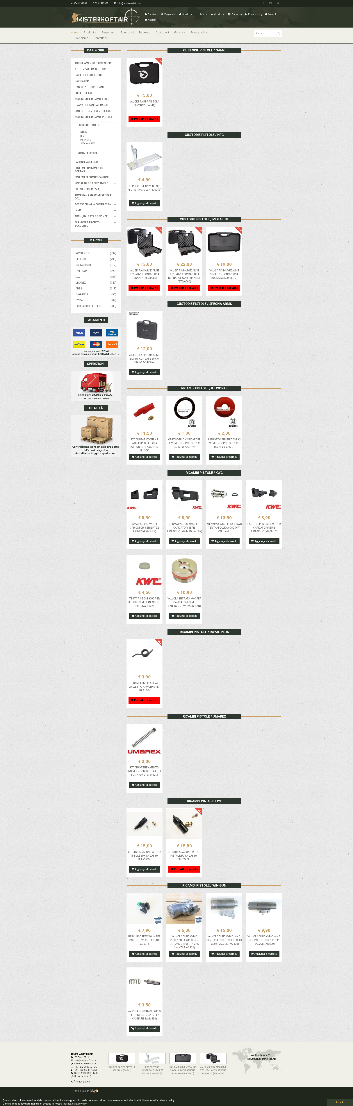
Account (271, 14)
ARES (96, 288)
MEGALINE (85, 139)
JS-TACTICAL (96, 265)
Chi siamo (152, 14)
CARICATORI (82, 81)
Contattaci (100, 38)
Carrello (152, 19)
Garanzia (236, 14)
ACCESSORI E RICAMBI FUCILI (92, 99)
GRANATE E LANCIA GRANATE (92, 105)
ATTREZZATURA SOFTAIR (90, 69)
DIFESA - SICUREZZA (87, 189)
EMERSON (96, 270)
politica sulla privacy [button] (75, 1103)
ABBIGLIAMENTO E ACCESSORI (93, 63)
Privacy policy (255, 14)
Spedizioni (187, 14)
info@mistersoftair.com (128, 3)
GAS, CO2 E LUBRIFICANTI (90, 87)
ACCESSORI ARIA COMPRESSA (93, 204)
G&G (96, 276)
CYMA (96, 300)
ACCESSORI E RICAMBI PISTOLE (94, 117)
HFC (82, 136)
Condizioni (219, 14)
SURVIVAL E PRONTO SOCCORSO (87, 224)
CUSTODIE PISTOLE (89, 125)
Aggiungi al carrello (146, 203)
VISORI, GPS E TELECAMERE (91, 183)
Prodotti (89, 32)
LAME (78, 210)
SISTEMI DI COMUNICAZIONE (92, 177)
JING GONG (96, 294)
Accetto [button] (340, 1102)
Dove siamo (81, 38)
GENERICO (96, 259)
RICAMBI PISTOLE (88, 153)
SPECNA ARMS (87, 143)
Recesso (203, 14)
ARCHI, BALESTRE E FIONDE (91, 216)
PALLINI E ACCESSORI (87, 162)
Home (74, 32)
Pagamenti (170, 14)
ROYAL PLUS (96, 253)
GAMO (83, 132)
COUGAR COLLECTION (96, 306)
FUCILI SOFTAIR (84, 93)
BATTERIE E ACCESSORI (89, 75)
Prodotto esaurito (146, 118)
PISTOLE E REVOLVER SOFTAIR (93, 111)
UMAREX (96, 282)
